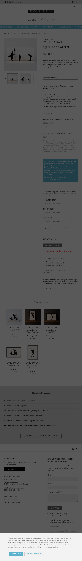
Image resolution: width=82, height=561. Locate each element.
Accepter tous (16, 554)
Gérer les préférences (34, 554)
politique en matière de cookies (47, 547)
